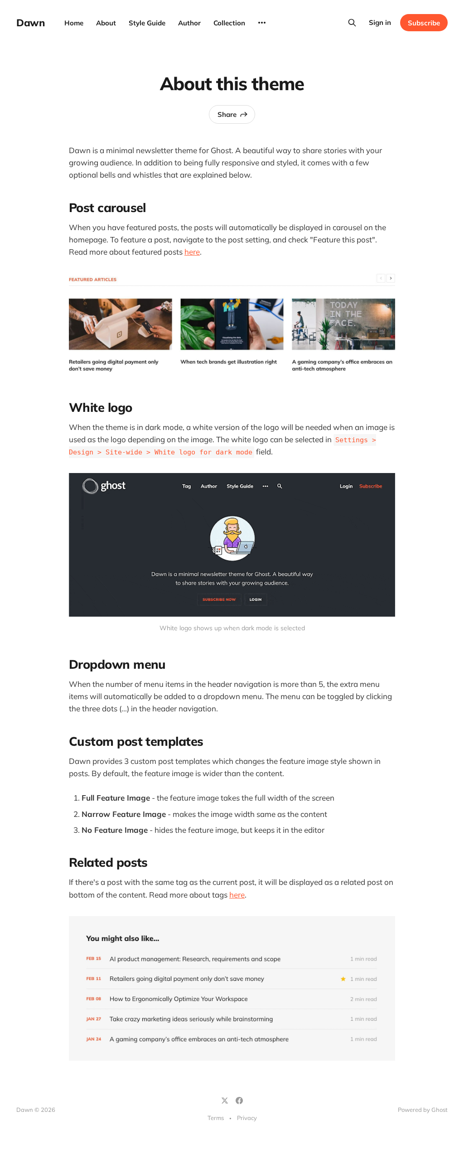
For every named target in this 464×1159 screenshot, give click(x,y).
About (106, 23)
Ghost (439, 1109)
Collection (229, 23)
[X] (224, 1100)
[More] (262, 22)
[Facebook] (239, 1100)
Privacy (247, 1117)
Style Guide (147, 23)
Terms (216, 1117)
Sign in (380, 22)
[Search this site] (352, 22)
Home (73, 23)
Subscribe (424, 23)
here (192, 251)
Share (227, 114)
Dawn (30, 23)
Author (189, 23)
